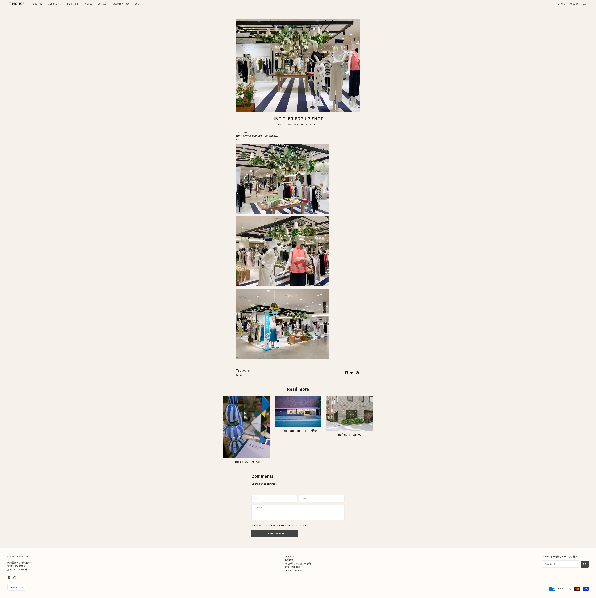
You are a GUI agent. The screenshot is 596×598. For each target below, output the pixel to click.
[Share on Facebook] (346, 373)
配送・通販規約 (292, 567)
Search (562, 4)
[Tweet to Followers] (351, 373)
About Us (289, 556)
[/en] (16, 4)
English (15, 587)
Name (257, 498)
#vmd (239, 375)
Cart (586, 4)
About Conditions (294, 570)
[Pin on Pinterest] (357, 373)
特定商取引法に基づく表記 (298, 563)
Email (305, 498)
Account (575, 4)
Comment (260, 507)
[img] (9, 578)
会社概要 (289, 560)
